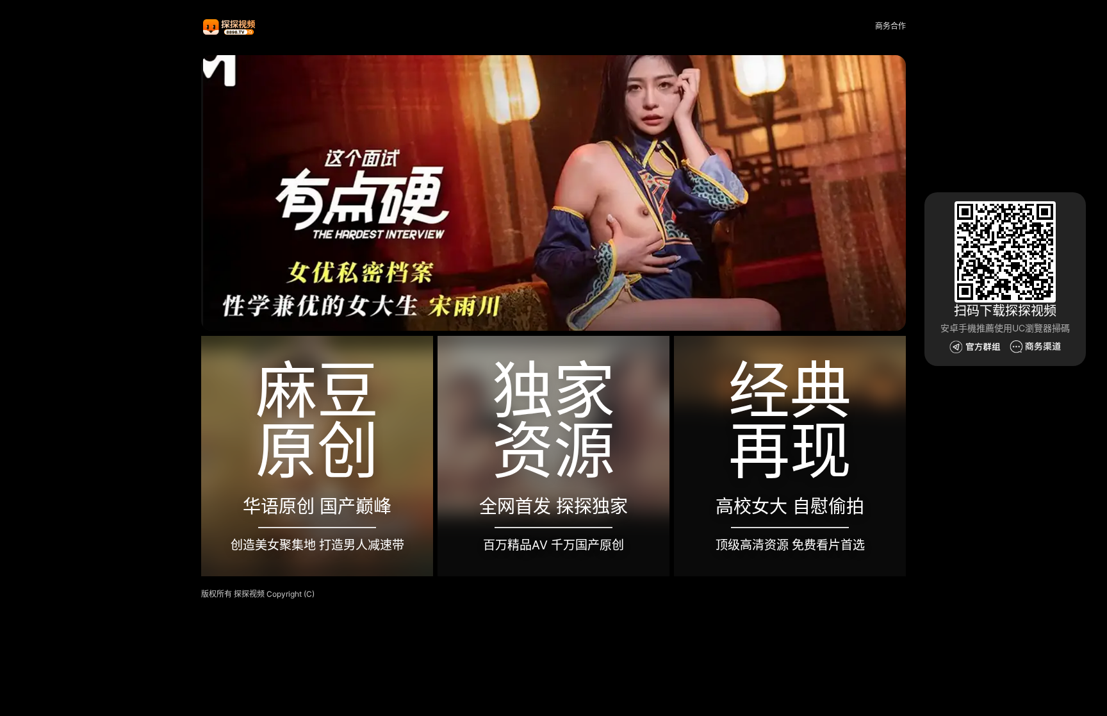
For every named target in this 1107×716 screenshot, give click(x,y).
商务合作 (890, 26)
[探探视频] (230, 26)
